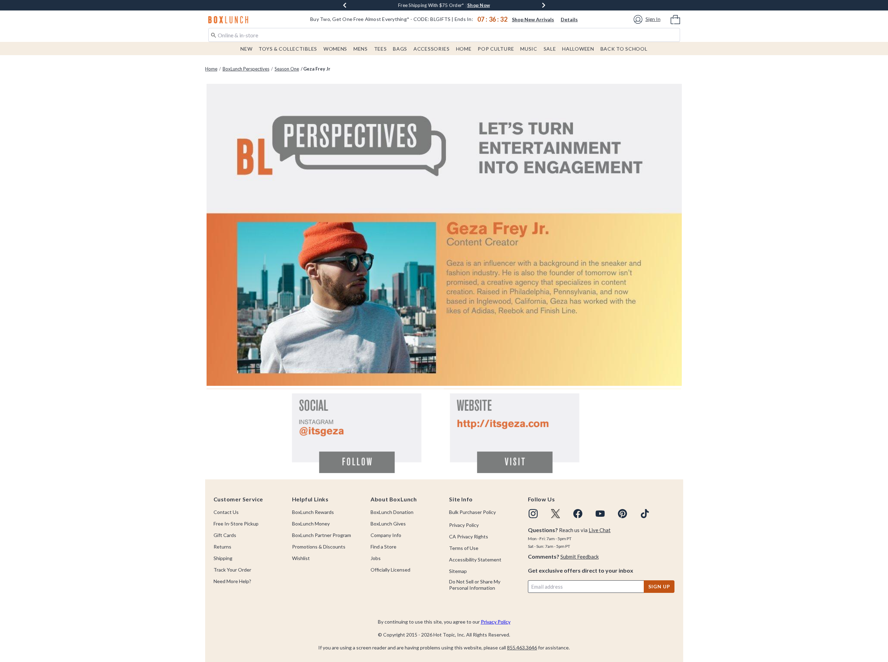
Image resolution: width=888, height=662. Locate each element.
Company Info (386, 535)
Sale (550, 49)
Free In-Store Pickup (236, 524)
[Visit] (562, 432)
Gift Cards (225, 535)
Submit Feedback (579, 556)
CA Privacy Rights (468, 536)
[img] (533, 513)
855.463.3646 (522, 647)
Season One (287, 69)
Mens (360, 49)
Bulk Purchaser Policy (472, 512)
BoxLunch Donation (392, 512)
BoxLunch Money (311, 524)
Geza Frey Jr (316, 69)
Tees (380, 49)
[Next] (543, 5)
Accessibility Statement (475, 559)
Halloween (578, 49)
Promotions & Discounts (318, 547)
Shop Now (478, 5)
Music (528, 49)
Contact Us (226, 512)
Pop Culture (496, 49)
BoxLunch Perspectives (246, 69)
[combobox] (444, 35)
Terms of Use (463, 548)
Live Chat (600, 530)
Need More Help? (232, 581)
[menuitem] (675, 19)
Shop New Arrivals (533, 19)
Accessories (431, 49)
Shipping (223, 558)
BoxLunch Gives (388, 524)
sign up (659, 586)
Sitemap (458, 571)
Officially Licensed (390, 570)
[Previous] (344, 5)
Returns (222, 547)
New (246, 49)
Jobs (376, 558)
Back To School (624, 49)
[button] (648, 19)
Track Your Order (232, 570)
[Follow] (325, 432)
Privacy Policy (464, 525)
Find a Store (383, 547)
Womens (335, 49)
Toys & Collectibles (288, 49)
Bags (400, 49)
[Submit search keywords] (213, 35)
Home (464, 49)
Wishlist (301, 558)
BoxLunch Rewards (313, 512)
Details (569, 19)
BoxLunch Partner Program (321, 535)
